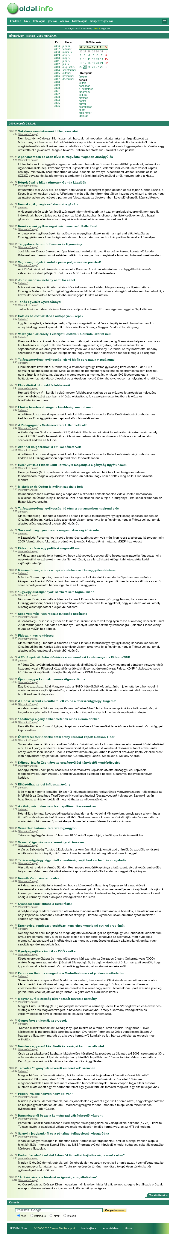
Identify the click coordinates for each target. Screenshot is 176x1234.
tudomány (84, 91)
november (68, 76)
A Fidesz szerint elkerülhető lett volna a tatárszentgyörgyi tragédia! (67, 701)
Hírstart (129, 1228)
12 (93, 59)
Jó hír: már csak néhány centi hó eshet (46, 280)
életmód (83, 97)
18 (89, 63)
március (67, 52)
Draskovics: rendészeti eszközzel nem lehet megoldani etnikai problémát (71, 925)
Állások (64, 21)
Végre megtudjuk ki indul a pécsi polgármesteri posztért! (59, 262)
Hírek (27, 21)
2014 (57, 70)
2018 (57, 82)
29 (93, 51)
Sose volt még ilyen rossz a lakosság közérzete (52, 613)
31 (101, 51)
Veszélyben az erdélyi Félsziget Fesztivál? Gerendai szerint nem (64, 334)
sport (82, 109)
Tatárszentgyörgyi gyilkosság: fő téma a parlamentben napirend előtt (68, 508)
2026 (57, 106)
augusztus (68, 67)
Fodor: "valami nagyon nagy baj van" (45, 1093)
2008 (57, 52)
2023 (57, 97)
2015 (57, 73)
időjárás (83, 115)
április (66, 55)
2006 (57, 46)
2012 (57, 64)
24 (84, 66)
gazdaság (84, 85)
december (68, 79)
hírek (56, 1216)
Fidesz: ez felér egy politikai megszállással (49, 548)
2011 (57, 61)
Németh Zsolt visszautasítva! (39, 878)
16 (80, 63)
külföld (82, 82)
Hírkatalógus (79, 21)
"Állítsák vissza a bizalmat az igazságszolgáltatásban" (57, 1177)
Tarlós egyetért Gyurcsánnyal (39, 302)
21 (101, 63)
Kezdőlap (15, 21)
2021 (57, 91)
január (66, 46)
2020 (57, 88)
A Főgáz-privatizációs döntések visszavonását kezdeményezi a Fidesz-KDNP (74, 657)
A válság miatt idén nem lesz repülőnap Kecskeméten (57, 806)
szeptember (69, 70)
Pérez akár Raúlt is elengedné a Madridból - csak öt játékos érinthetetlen (71, 973)
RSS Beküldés (18, 1228)
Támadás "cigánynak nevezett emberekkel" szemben (56, 1068)
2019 (57, 85)
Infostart (23, 207)
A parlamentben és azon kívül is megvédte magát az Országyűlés (65, 157)
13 (97, 59)
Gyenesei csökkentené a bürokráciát (45, 903)
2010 (57, 58)
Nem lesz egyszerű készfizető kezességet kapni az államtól (61, 1046)
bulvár (82, 103)
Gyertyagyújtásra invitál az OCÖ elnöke (47, 951)
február (66, 49)
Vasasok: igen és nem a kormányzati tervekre (51, 842)
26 (80, 51)
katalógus (40, 1216)
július (65, 64)
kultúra (83, 94)
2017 (57, 79)
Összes (83, 77)
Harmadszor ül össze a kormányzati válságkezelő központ (60, 1115)
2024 (57, 100)
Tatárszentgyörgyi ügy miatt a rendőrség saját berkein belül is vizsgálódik (72, 860)
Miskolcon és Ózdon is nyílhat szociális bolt (50, 486)
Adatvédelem (110, 1228)
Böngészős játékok (101, 21)
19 (93, 63)
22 (106, 63)
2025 (57, 103)
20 (97, 63)
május (66, 58)
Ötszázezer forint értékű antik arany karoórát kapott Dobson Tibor (66, 737)
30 (97, 51)
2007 (57, 49)
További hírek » (158, 1195)
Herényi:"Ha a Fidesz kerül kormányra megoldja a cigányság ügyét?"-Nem (72, 465)
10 (84, 59)
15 (106, 59)
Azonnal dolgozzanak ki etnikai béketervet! (49, 447)
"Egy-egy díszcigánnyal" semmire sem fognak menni (56, 592)
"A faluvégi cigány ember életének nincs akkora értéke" (58, 719)
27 (84, 51)
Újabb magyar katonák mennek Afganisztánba (51, 679)
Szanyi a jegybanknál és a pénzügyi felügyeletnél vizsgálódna (63, 1133)
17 (84, 63)
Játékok (52, 21)
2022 (57, 94)
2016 (57, 76)
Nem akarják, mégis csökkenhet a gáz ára (48, 204)
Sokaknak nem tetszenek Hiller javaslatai (48, 131)
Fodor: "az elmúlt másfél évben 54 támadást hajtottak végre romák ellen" (71, 1155)
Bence (97, 28)
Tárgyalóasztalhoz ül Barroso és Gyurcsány (50, 244)
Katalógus (39, 21)
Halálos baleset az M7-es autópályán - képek (50, 316)
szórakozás (85, 106)
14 (101, 59)
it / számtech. (86, 88)
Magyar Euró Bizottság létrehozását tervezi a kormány (57, 998)
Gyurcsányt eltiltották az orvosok (42, 1020)
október (66, 73)
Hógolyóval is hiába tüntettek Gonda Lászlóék (52, 182)
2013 (57, 67)
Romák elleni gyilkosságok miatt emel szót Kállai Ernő (57, 226)
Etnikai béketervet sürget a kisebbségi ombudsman (55, 407)
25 (89, 66)
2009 (57, 55)
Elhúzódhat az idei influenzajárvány (44, 784)
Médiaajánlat (89, 1228)
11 (89, 59)
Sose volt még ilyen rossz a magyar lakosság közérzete (58, 530)
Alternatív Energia (28, 134)
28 (89, 51)
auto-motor (85, 112)
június (66, 61)
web (23, 1216)
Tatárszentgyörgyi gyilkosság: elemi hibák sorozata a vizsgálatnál (66, 359)
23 (80, 66)
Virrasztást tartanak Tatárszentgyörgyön (47, 828)
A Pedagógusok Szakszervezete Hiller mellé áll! (52, 425)
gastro (82, 100)
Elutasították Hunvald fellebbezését (44, 385)
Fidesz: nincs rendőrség (36, 635)
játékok (71, 1216)
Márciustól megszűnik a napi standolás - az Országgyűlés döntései (67, 570)
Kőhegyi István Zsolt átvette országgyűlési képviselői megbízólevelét (69, 762)
